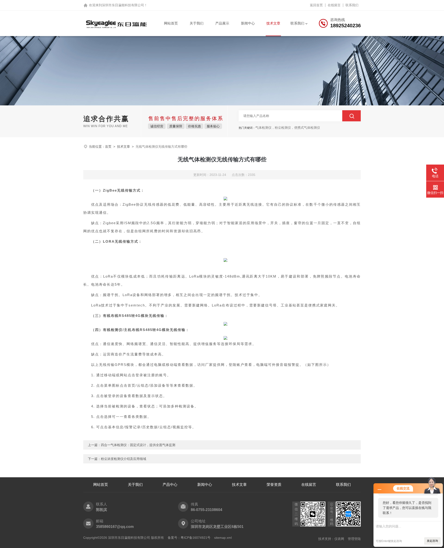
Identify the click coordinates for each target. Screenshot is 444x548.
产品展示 (222, 23)
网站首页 (171, 23)
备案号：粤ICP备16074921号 (189, 537)
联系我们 (351, 5)
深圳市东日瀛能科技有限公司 (123, 5)
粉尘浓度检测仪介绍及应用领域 (123, 459)
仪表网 (339, 539)
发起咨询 (432, 540)
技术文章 (273, 23)
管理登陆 (354, 539)
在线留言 (334, 5)
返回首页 (316, 5)
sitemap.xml (223, 537)
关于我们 (197, 23)
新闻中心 (248, 23)
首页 (108, 146)
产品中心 (170, 485)
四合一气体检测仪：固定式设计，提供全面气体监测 (138, 445)
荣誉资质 (274, 485)
